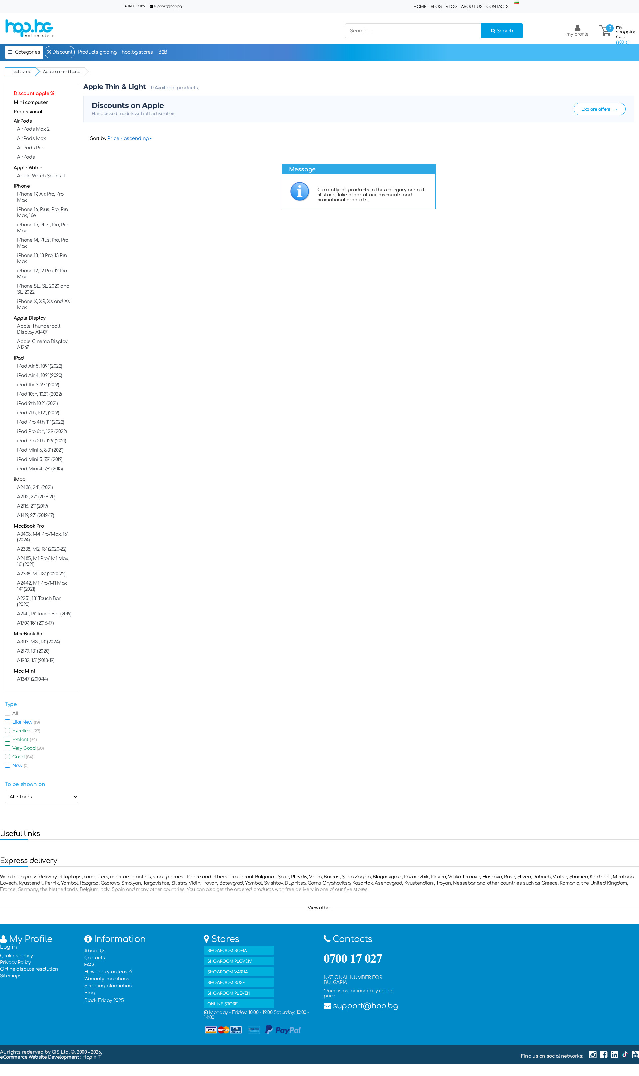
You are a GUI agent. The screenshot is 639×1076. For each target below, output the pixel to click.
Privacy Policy (15, 962)
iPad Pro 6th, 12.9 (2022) (42, 431)
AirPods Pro (30, 147)
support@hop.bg (168, 6)
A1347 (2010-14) (32, 679)
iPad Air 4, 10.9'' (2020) (39, 375)
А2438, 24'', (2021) (35, 487)
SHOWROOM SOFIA (226, 950)
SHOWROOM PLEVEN (228, 993)
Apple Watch (28, 167)
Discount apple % (34, 93)
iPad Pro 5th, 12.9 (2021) (41, 440)
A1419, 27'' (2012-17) (35, 515)
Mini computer (31, 102)
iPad (19, 358)
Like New (25, 722)
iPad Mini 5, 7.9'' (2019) (40, 459)
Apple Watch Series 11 (41, 175)
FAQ (89, 964)
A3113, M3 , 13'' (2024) (38, 641)
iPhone (22, 186)
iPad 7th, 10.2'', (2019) (38, 412)
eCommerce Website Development (40, 1057)
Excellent (25, 731)
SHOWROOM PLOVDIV (229, 961)
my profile (577, 34)
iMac (19, 479)
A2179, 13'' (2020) (33, 651)
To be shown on (25, 784)
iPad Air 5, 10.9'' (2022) (39, 366)
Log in (8, 947)
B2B (162, 52)
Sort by (98, 138)
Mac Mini (24, 671)
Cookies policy (16, 955)
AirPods (23, 121)
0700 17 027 (137, 6)
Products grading (97, 52)
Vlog (451, 6)
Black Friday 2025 (104, 1000)
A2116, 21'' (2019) (32, 506)
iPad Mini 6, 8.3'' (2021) (40, 450)
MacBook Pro (29, 526)
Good (21, 757)
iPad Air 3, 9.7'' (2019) (38, 384)
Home (419, 6)
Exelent (23, 739)
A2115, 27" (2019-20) (36, 496)
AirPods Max (31, 138)
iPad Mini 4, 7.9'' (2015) (40, 468)
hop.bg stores (137, 52)
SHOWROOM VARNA (227, 972)
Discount (61, 52)
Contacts (497, 6)
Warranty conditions (106, 978)
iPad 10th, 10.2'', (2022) (39, 394)
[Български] (516, 2)
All (14, 713)
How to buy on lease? (108, 971)
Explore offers (599, 109)
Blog (436, 6)
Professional (28, 111)
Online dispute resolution (29, 969)
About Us (471, 6)
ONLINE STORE (222, 1004)
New (19, 765)
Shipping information (108, 985)
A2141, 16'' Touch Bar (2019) (44, 613)
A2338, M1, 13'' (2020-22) (41, 573)
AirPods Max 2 (33, 129)
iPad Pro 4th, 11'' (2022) (40, 422)
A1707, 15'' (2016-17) (35, 623)
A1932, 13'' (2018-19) (36, 660)
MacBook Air (28, 633)
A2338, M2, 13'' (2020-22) (42, 549)
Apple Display (30, 318)
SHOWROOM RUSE (226, 982)
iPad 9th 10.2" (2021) (37, 403)
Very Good (27, 748)
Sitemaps (11, 975)
